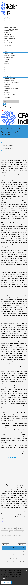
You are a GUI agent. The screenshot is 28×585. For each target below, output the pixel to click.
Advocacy (7, 84)
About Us (7, 17)
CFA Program (8, 45)
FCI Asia (10, 531)
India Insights (8, 86)
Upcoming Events (8, 53)
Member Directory (9, 42)
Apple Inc (10, 528)
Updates (6, 74)
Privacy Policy (4, 578)
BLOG (6, 66)
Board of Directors (9, 20)
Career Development (9, 78)
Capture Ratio (5, 531)
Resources (7, 97)
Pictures (6, 63)
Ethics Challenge (8, 57)
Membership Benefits (9, 38)
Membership (8, 34)
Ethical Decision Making (10, 94)
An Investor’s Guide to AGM (11, 88)
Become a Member (9, 36)
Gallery (7, 59)
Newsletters (8, 107)
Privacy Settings (6, 582)
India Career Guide (9, 80)
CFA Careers (8, 76)
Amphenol (4, 528)
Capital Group (21, 528)
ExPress (6, 69)
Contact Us (7, 32)
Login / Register (8, 106)
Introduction (7, 18)
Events (6, 51)
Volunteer (6, 40)
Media (5, 25)
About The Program (9, 47)
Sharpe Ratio (8, 535)
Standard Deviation (17, 535)
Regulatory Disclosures (10, 27)
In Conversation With (9, 71)
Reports (6, 90)
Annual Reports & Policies (11, 29)
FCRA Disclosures (8, 30)
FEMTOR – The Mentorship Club (12, 82)
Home (2, 128)
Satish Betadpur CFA (18, 531)
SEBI (3, 535)
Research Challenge (9, 55)
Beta (15, 528)
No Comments (6, 151)
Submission (7, 92)
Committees (7, 23)
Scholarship (7, 49)
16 (23, 558)
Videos (6, 61)
